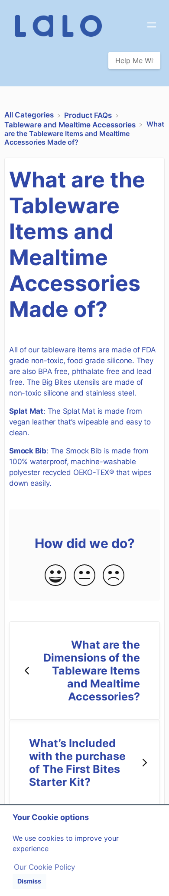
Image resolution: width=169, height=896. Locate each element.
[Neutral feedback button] (84, 576)
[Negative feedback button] (113, 576)
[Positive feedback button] (55, 576)
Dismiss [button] (29, 881)
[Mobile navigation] (151, 26)
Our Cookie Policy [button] (44, 867)
